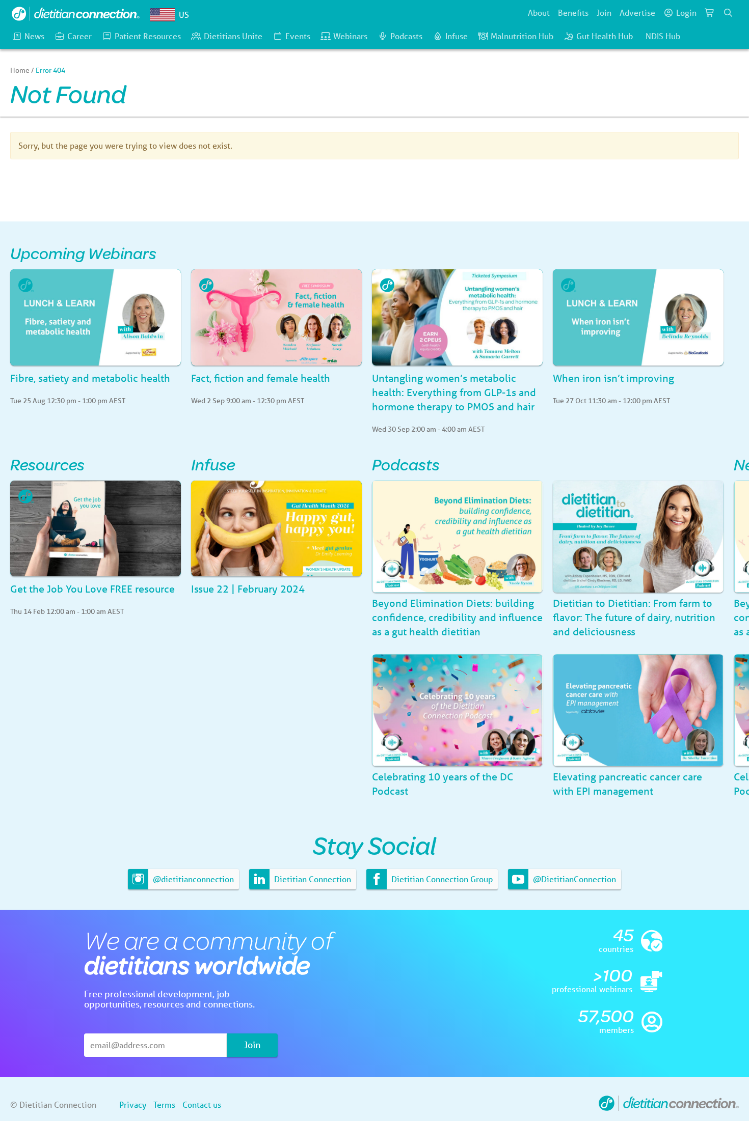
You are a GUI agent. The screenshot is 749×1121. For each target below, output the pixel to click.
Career (79, 36)
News (34, 36)
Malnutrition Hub (522, 36)
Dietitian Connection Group (441, 879)
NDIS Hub (663, 36)
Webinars (350, 36)
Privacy (132, 1104)
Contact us (201, 1104)
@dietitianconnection (192, 879)
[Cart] (710, 12)
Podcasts (406, 36)
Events (297, 36)
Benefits (573, 12)
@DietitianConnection (573, 879)
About (539, 12)
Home (20, 70)
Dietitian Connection (311, 879)
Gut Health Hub (604, 36)
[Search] (728, 12)
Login (686, 12)
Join (604, 12)
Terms (164, 1104)
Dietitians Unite (233, 36)
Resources (47, 464)
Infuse (456, 36)
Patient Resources (148, 36)
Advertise (637, 12)
